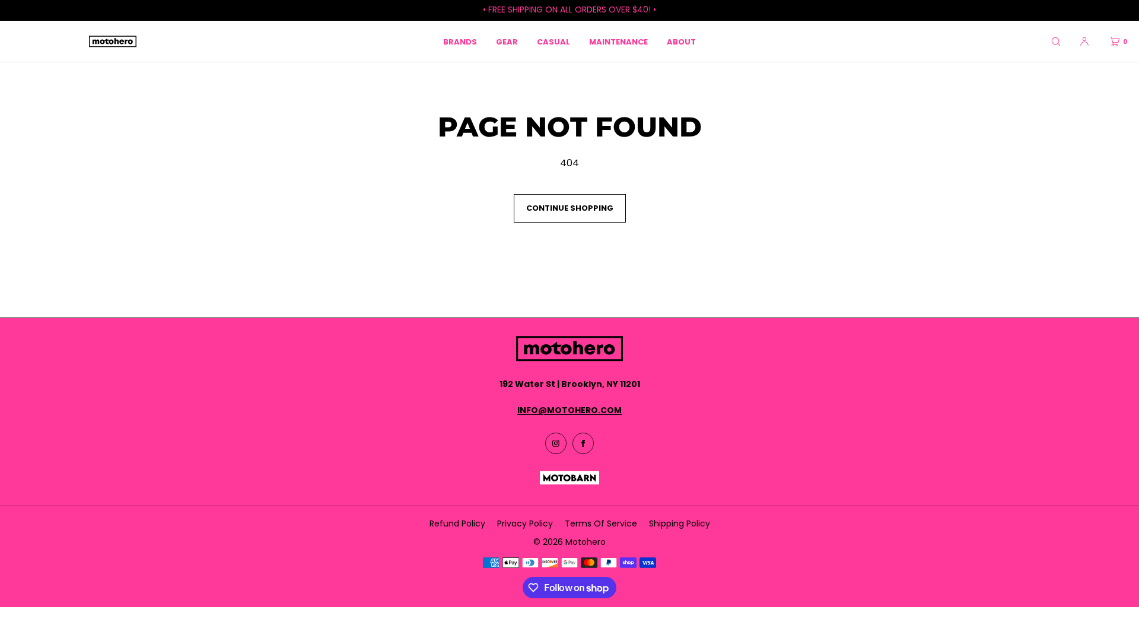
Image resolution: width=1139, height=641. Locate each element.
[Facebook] (583, 443)
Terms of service (601, 523)
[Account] (1084, 41)
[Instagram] (556, 443)
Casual (553, 41)
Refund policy (457, 523)
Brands (460, 41)
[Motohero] (113, 41)
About (681, 41)
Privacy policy (525, 523)
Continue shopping (569, 208)
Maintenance (618, 41)
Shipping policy (679, 523)
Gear (507, 41)
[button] (1056, 41)
